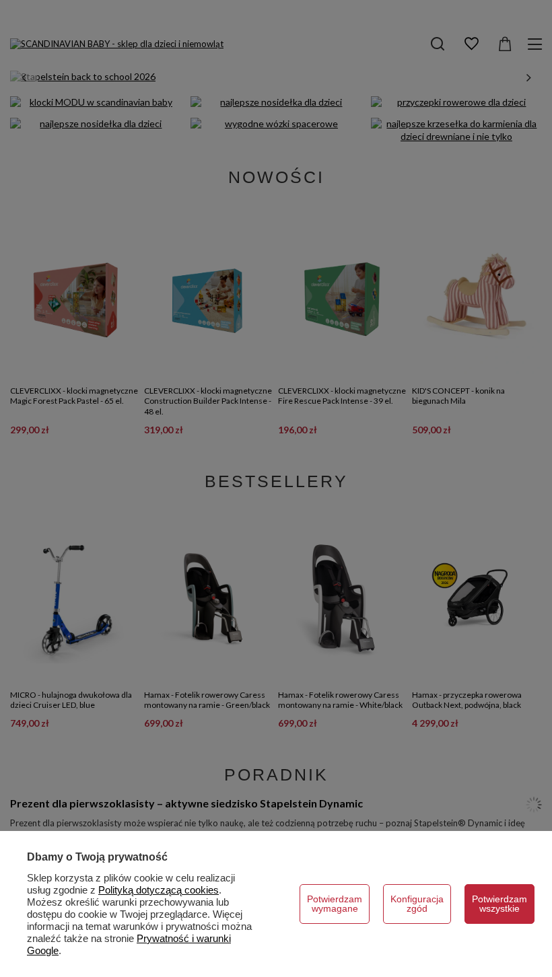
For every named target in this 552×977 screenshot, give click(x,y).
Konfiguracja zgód (417, 904)
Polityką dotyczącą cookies (158, 890)
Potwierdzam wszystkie (499, 904)
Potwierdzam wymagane (334, 904)
